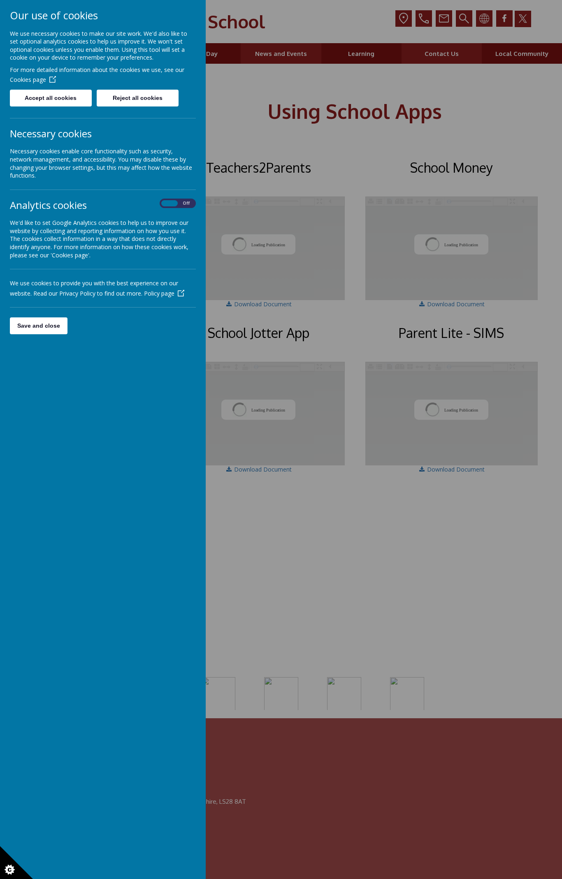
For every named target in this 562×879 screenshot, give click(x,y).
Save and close (38, 325)
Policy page (159, 293)
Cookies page (28, 79)
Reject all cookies (138, 98)
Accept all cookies (51, 98)
